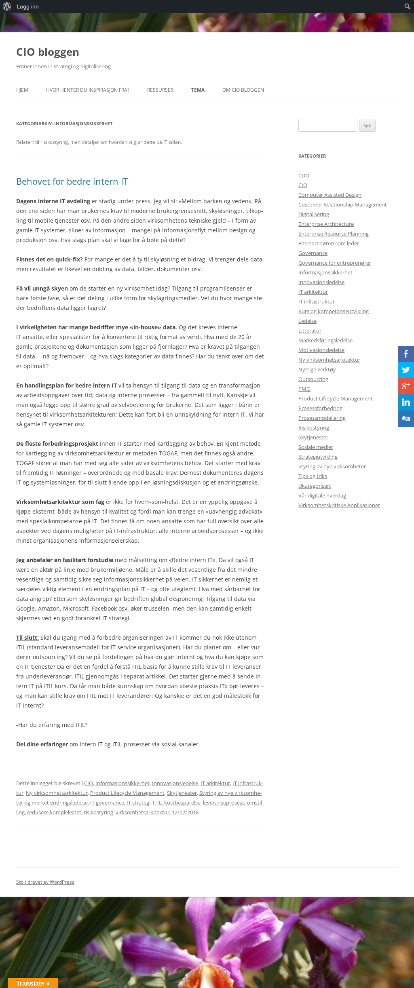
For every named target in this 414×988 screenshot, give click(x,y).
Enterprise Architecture (326, 224)
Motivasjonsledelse (321, 350)
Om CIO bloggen (243, 89)
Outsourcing (313, 379)
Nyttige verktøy (317, 369)
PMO (304, 388)
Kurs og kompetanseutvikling (333, 311)
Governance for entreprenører (334, 262)
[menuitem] (7, 6)
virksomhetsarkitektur (142, 812)
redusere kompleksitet (54, 812)
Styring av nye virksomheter (332, 466)
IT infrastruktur (316, 301)
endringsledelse (69, 802)
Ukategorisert (314, 485)
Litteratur (309, 330)
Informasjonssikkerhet (122, 783)
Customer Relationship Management (342, 204)
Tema (198, 89)
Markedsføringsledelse (325, 340)
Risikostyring (313, 427)
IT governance (107, 802)
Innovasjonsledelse (175, 783)
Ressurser (160, 89)
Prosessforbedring (320, 408)
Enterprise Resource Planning (333, 233)
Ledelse (307, 320)
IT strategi (138, 802)
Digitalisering (313, 214)
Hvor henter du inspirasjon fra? (87, 89)
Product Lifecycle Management (127, 792)
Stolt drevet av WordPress (45, 881)
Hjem (22, 89)
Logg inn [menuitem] (28, 6)
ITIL (157, 802)
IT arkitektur (215, 783)
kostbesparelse (182, 802)
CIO (88, 783)
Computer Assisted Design (329, 194)
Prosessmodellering (322, 417)
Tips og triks (312, 476)
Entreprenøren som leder (328, 243)
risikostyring (98, 812)
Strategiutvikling (318, 456)
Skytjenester (182, 792)
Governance (312, 253)
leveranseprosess (224, 802)
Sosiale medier (315, 447)
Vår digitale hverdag (322, 495)
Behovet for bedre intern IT (72, 181)
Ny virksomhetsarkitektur (57, 792)
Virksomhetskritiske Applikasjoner (339, 505)
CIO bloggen (47, 51)
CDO (303, 175)
